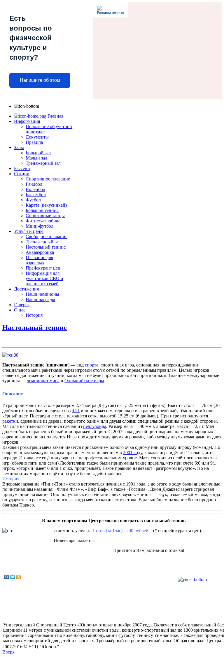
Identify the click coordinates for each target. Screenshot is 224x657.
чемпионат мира (43, 380)
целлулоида (94, 426)
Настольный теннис (34, 327)
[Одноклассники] (19, 577)
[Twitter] (13, 577)
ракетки (10, 421)
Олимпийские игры (84, 380)
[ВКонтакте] (7, 577)
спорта (91, 364)
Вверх (8, 651)
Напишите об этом (40, 80)
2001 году (132, 452)
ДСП (75, 410)
